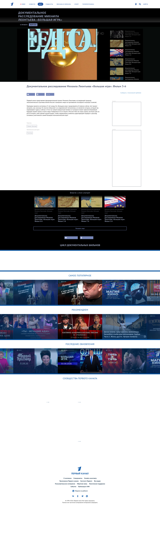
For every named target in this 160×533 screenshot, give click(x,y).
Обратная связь (82, 484)
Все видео (97, 481)
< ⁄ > (48, 94)
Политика (29, 133)
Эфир (23, 4)
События (73, 486)
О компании (68, 478)
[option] (125, 33)
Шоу (40, 4)
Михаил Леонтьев (31, 126)
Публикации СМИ (84, 486)
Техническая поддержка (97, 484)
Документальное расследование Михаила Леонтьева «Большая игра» (40, 16)
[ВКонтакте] (31, 94)
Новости (32, 4)
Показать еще (80, 228)
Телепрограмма (88, 4)
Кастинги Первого (86, 481)
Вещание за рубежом (81, 491)
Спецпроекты (77, 478)
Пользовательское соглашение (65, 484)
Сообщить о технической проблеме (130, 93)
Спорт (76, 4)
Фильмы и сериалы (64, 4)
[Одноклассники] (40, 94)
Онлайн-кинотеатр (90, 478)
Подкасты (49, 4)
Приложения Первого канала (69, 481)
